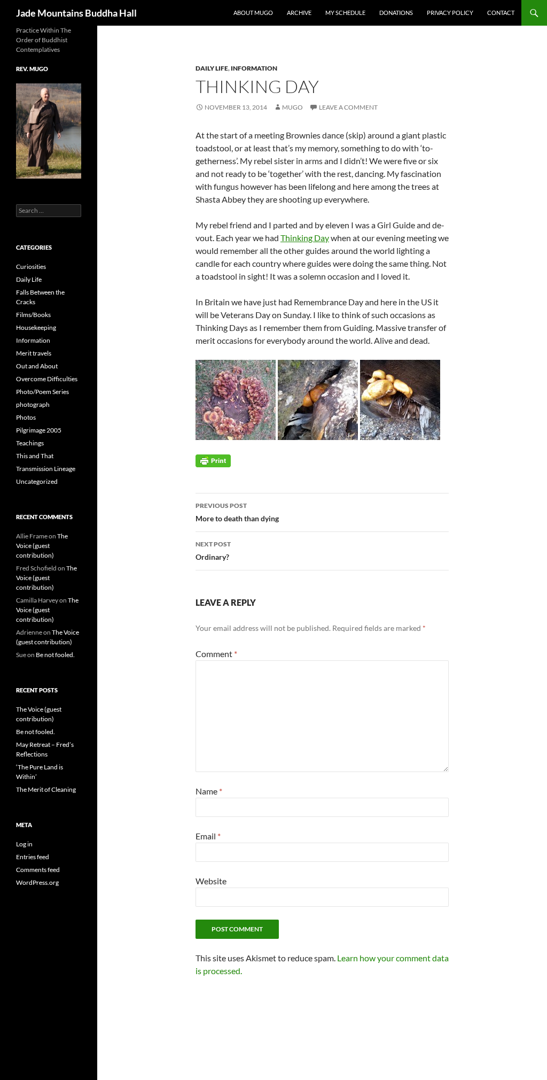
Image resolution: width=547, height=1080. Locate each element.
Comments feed (38, 870)
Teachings (30, 443)
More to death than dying (237, 512)
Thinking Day (304, 238)
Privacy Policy (450, 12)
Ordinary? (213, 550)
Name (209, 791)
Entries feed (32, 857)
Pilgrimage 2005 (38, 430)
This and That (34, 456)
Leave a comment (348, 107)
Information (254, 68)
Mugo (292, 107)
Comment (216, 654)
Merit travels (33, 353)
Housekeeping (36, 327)
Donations (396, 12)
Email (208, 836)
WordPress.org (37, 882)
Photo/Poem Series (42, 392)
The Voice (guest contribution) (42, 545)
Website (211, 881)
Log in (24, 844)
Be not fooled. (55, 655)
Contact (500, 12)
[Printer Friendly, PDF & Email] (213, 460)
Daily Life (212, 68)
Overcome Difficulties (46, 379)
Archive (299, 12)
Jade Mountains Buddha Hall (76, 13)
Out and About (37, 366)
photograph (33, 404)
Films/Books (33, 315)
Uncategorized (37, 481)
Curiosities (31, 267)
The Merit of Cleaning (46, 789)
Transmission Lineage (45, 469)
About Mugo (253, 12)
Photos (26, 417)
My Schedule (345, 12)
